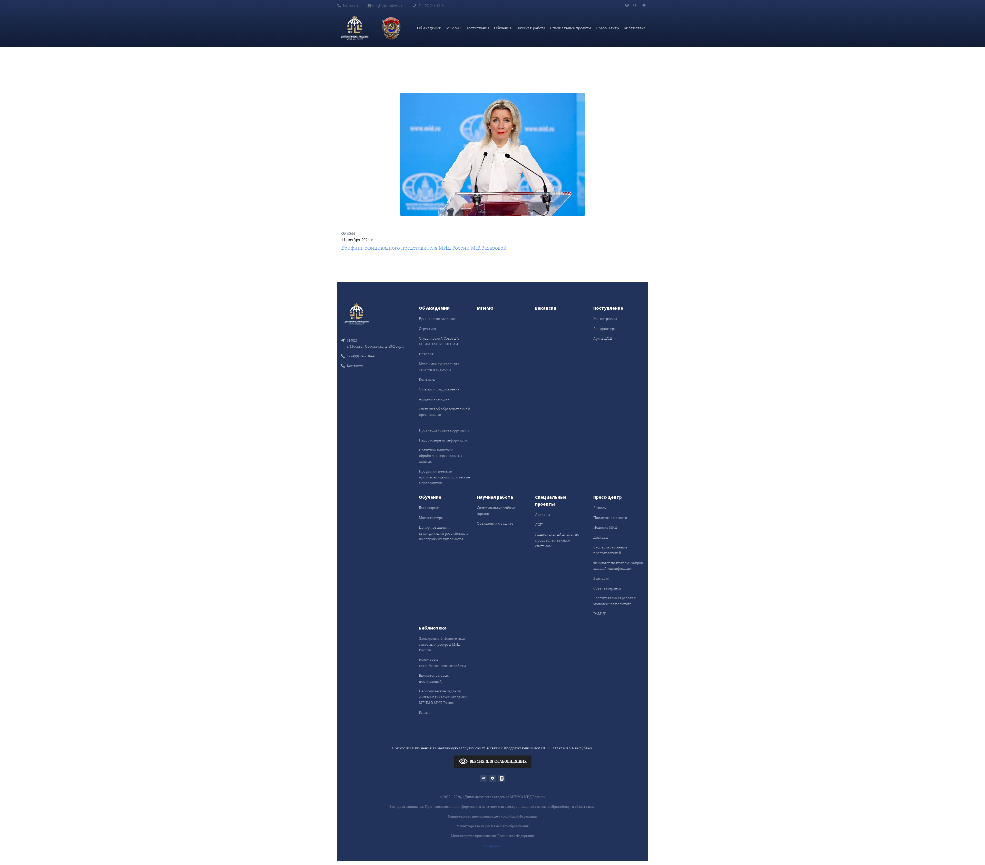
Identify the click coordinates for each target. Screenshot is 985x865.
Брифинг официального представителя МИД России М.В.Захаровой (424, 247)
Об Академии (429, 28)
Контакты (351, 5)
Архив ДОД (602, 338)
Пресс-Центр (607, 28)
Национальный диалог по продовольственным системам (557, 540)
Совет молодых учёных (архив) (496, 510)
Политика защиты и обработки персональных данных (440, 455)
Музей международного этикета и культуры (439, 366)
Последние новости (610, 517)
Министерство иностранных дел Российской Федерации (492, 816)
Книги (424, 712)
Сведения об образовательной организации (444, 411)
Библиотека (634, 28)
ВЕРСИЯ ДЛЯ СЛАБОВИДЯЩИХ (498, 761)
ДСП (539, 524)
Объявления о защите (495, 523)
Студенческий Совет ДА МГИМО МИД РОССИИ (439, 341)
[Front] (356, 313)
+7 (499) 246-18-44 (430, 5)
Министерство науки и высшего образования (493, 826)
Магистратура (605, 318)
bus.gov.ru (492, 845)
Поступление (477, 28)
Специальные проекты (570, 28)
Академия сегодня (434, 399)
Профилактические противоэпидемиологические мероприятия (444, 477)
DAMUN (599, 613)
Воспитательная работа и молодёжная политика (614, 600)
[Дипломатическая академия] (354, 28)
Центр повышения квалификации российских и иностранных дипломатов (443, 533)
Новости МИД (605, 527)
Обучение (502, 28)
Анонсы (600, 507)
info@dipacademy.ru (388, 5)
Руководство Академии (438, 318)
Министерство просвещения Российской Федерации (492, 836)
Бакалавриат (429, 507)
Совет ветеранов (607, 588)
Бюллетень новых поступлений (434, 678)
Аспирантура (604, 328)
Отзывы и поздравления (439, 389)
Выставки (601, 578)
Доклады (542, 514)
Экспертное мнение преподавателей (610, 550)
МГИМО (453, 28)
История (426, 354)
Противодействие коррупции (444, 430)
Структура (427, 328)
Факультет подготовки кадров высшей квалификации (618, 565)
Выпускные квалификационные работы (442, 662)
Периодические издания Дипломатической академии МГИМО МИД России (443, 697)
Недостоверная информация (443, 440)
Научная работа (530, 28)
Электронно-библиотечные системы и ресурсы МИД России (442, 644)
